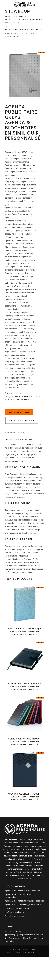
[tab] (24, 432)
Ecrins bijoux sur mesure (15, 916)
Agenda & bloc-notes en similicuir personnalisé (24, 21)
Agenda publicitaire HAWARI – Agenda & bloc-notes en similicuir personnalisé (24, 686)
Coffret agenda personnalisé (17, 908)
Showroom (20, 16)
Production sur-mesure (19, 439)
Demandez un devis (19, 412)
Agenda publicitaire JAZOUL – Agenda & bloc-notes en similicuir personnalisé (24, 796)
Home (8, 16)
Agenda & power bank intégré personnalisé (23, 904)
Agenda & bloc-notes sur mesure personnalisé (24, 901)
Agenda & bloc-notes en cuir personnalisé (22, 890)
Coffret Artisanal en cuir (15, 912)
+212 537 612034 (22, 420)
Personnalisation (14, 433)
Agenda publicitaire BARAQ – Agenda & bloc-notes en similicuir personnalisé (24, 631)
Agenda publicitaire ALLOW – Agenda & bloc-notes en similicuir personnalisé (24, 741)
